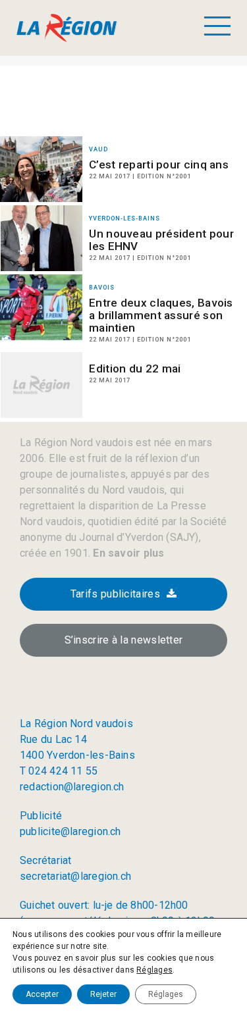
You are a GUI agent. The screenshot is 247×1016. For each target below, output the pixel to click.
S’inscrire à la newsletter (124, 640)
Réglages (154, 970)
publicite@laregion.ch (70, 831)
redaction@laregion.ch (72, 786)
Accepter (42, 994)
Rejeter (103, 994)
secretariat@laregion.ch (75, 876)
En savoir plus (127, 553)
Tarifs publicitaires (115, 594)
